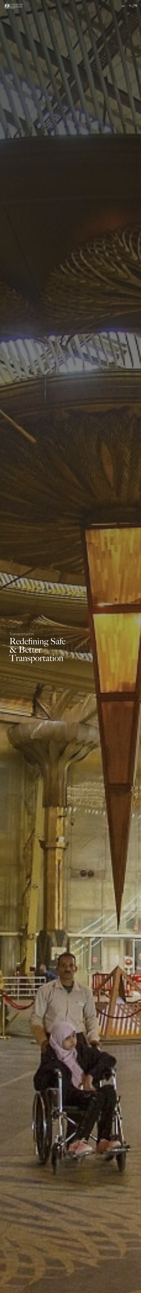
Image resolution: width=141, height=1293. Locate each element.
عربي (123, 6)
